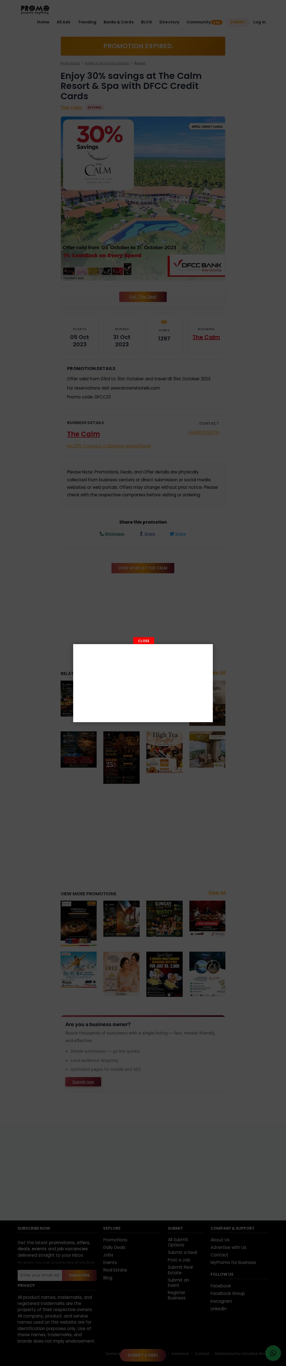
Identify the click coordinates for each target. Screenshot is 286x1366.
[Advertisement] (143, 683)
